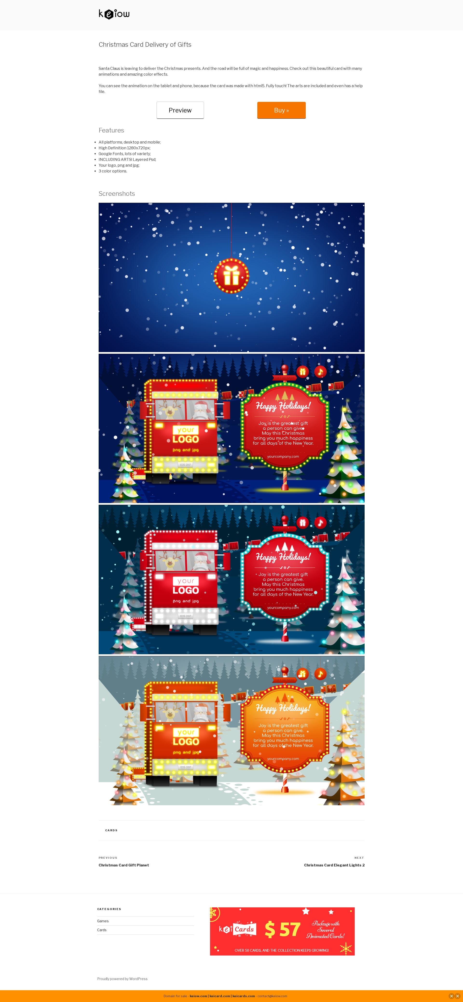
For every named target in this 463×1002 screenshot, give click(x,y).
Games (103, 921)
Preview (180, 110)
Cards (111, 830)
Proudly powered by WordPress (122, 979)
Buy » (281, 110)
